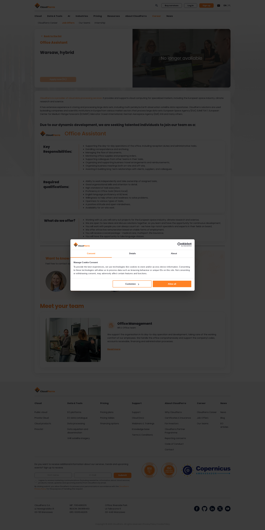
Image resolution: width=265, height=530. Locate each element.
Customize (130, 284)
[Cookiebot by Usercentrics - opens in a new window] (179, 244)
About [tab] (174, 253)
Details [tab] (132, 253)
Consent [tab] (91, 253)
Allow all (172, 284)
